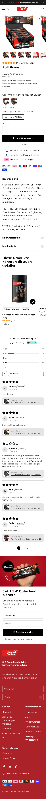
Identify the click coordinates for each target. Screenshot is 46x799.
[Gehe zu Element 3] (20, 55)
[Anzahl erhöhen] (11, 128)
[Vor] (43, 2)
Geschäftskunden (11, 735)
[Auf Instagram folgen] (10, 766)
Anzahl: (6, 123)
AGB (27, 717)
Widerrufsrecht (33, 722)
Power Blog (8, 758)
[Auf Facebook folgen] (4, 766)
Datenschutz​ (32, 726)
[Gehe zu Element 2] (13, 55)
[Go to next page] (32, 548)
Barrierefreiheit (33, 731)
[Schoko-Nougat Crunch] (5, 101)
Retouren (7, 728)
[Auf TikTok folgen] (16, 766)
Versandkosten (9, 84)
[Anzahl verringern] (4, 128)
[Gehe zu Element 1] (5, 55)
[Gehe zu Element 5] (36, 55)
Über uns (7, 753)
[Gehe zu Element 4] (28, 55)
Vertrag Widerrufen (31, 738)
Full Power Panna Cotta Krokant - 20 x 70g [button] (26, 402)
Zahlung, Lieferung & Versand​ (8, 720)
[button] (8, 63)
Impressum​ (31, 712)
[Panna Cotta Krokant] (13, 101)
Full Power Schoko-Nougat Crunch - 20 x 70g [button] (26, 475)
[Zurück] (2, 2)
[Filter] (4, 373)
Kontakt (6, 712)
